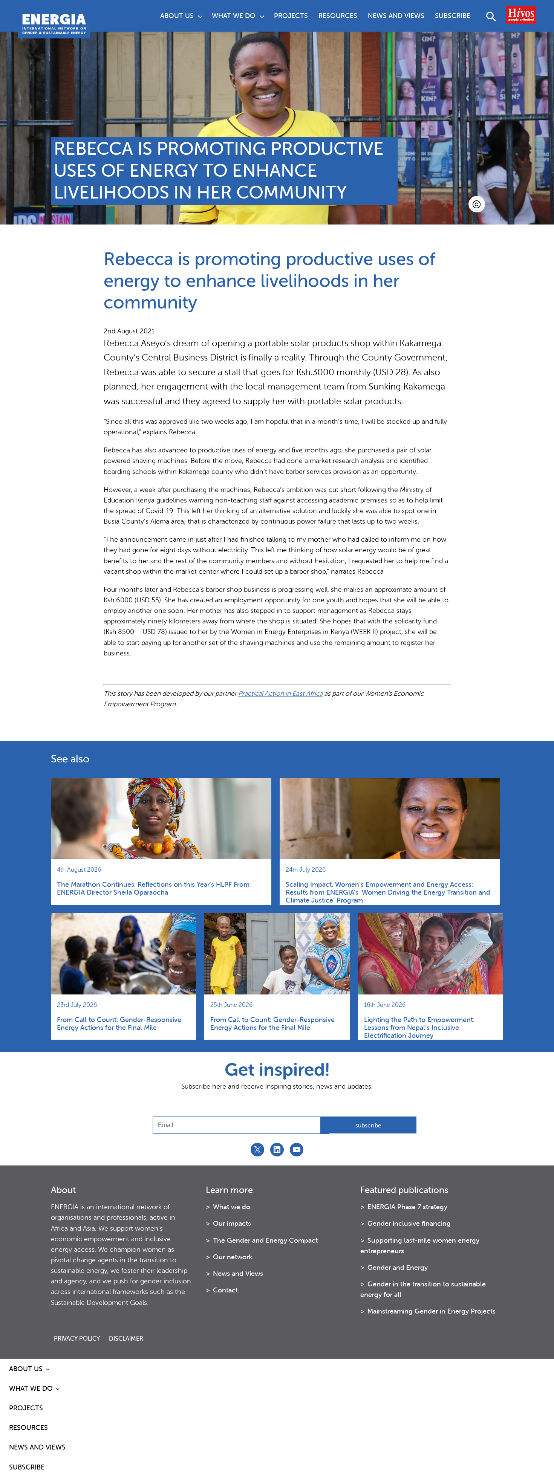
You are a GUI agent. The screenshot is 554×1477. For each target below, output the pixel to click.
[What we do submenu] (262, 15)
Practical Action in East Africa (280, 693)
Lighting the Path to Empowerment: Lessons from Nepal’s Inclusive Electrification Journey (419, 1027)
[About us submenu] (200, 15)
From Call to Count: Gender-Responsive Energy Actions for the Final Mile (119, 1023)
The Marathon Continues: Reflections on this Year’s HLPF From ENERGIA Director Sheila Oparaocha (153, 888)
